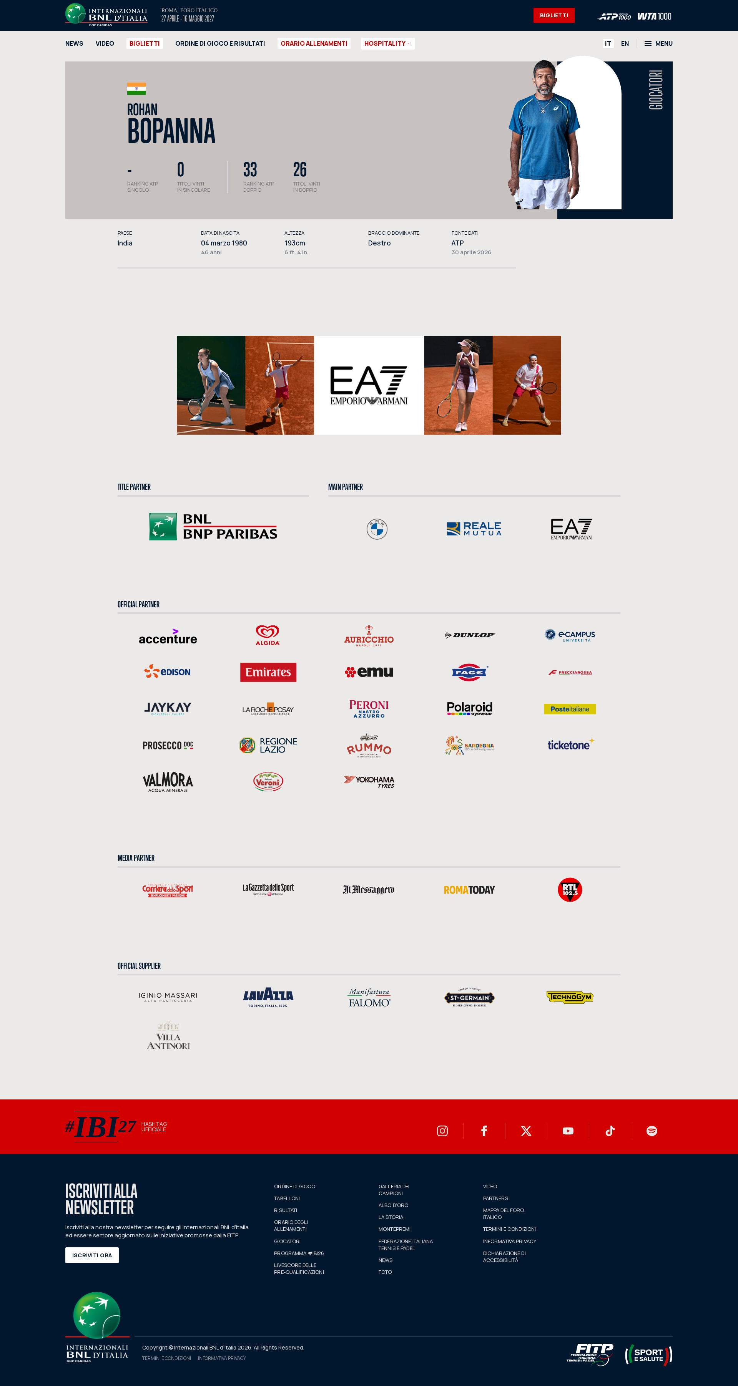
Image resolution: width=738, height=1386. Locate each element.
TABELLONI (287, 1198)
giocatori (656, 90)
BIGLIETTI (554, 15)
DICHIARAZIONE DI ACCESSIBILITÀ (504, 1256)
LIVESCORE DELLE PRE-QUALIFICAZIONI (299, 1268)
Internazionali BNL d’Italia (106, 14)
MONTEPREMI (395, 1228)
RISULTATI (285, 1210)
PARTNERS (495, 1198)
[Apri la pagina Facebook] (484, 1131)
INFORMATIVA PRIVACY (509, 1241)
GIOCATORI (287, 1241)
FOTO (385, 1271)
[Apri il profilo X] (526, 1131)
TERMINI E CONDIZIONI (509, 1228)
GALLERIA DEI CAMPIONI (394, 1190)
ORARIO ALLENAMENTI (314, 43)
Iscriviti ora (92, 1255)
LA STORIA (391, 1217)
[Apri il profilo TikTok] (610, 1131)
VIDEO (105, 43)
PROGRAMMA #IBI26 (299, 1253)
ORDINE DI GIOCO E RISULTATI (220, 43)
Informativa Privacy (222, 1358)
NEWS (74, 43)
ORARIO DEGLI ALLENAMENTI (291, 1225)
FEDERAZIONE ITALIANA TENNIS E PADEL (406, 1245)
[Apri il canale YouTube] (568, 1131)
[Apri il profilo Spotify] (652, 1131)
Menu (664, 43)
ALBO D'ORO (393, 1205)
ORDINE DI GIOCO (294, 1186)
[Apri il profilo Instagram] (442, 1131)
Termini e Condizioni (166, 1358)
